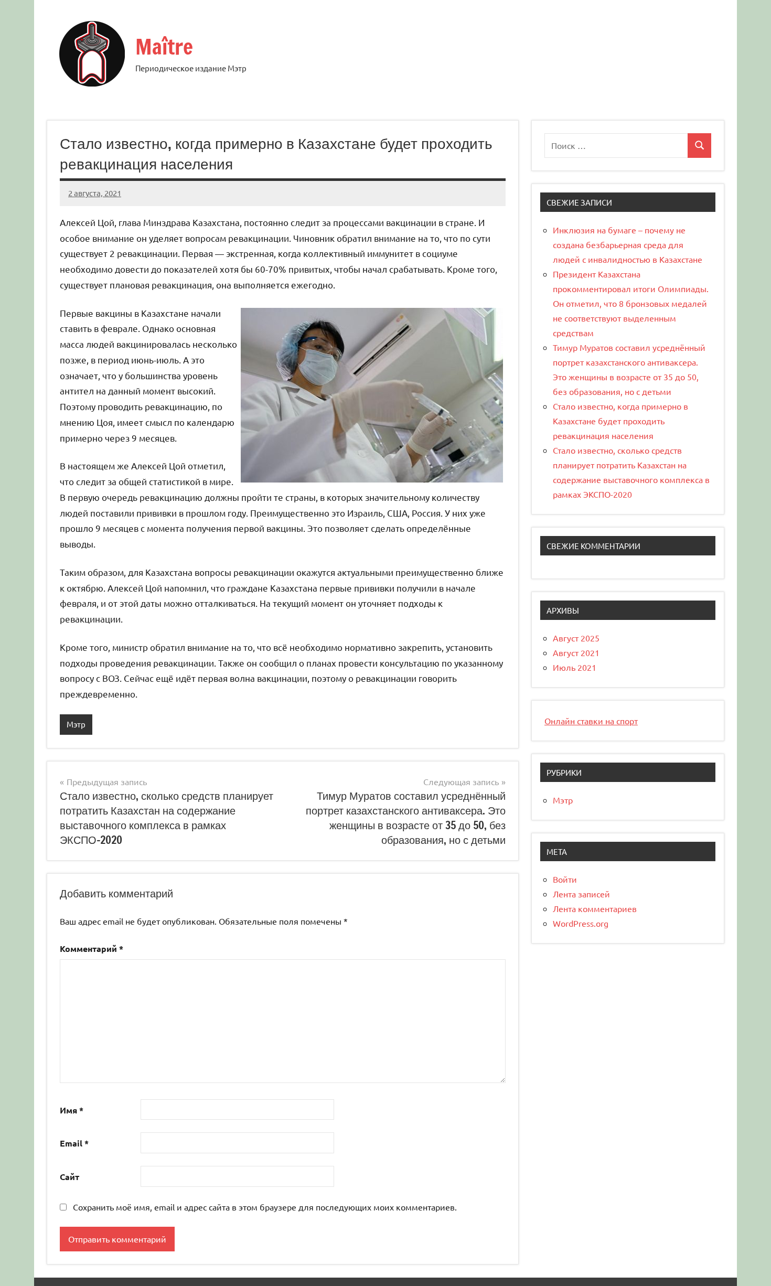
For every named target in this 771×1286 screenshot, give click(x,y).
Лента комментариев (595, 908)
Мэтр (76, 724)
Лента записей (581, 893)
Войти (565, 879)
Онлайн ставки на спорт (591, 720)
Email (74, 1143)
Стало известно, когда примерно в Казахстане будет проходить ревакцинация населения (620, 421)
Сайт (69, 1176)
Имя (71, 1110)
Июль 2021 (574, 667)
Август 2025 (576, 638)
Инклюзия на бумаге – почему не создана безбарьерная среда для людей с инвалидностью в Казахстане (627, 244)
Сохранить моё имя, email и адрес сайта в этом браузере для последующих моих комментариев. (265, 1207)
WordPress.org (580, 923)
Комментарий (91, 948)
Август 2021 (576, 652)
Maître (164, 46)
